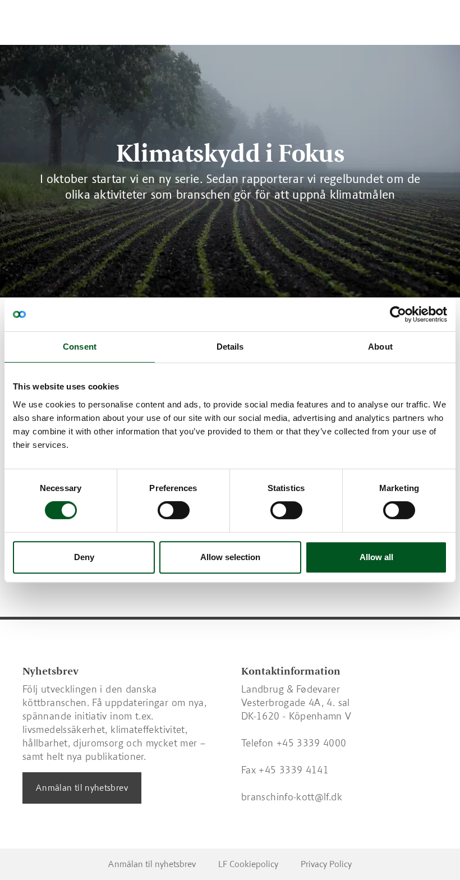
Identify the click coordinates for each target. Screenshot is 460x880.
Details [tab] (230, 346)
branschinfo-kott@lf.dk (291, 797)
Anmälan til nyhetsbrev (82, 787)
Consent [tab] (79, 346)
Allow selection (230, 557)
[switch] (174, 510)
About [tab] (380, 346)
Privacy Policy (326, 864)
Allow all (376, 557)
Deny (84, 557)
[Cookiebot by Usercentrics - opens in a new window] (398, 314)
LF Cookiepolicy (248, 864)
